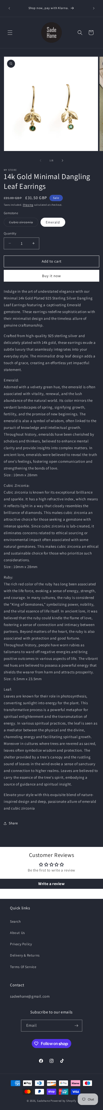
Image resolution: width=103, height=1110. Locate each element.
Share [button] (13, 823)
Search (15, 921)
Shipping (28, 204)
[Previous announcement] (9, 8)
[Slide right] (62, 160)
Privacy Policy (21, 944)
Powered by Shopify (63, 1100)
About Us (17, 932)
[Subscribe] (76, 1026)
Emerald (53, 222)
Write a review (51, 883)
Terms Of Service (23, 967)
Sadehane (43, 1100)
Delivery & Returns (25, 955)
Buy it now (51, 275)
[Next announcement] (93, 8)
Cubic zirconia (23, 223)
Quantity (10, 233)
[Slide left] (40, 160)
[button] (10, 32)
